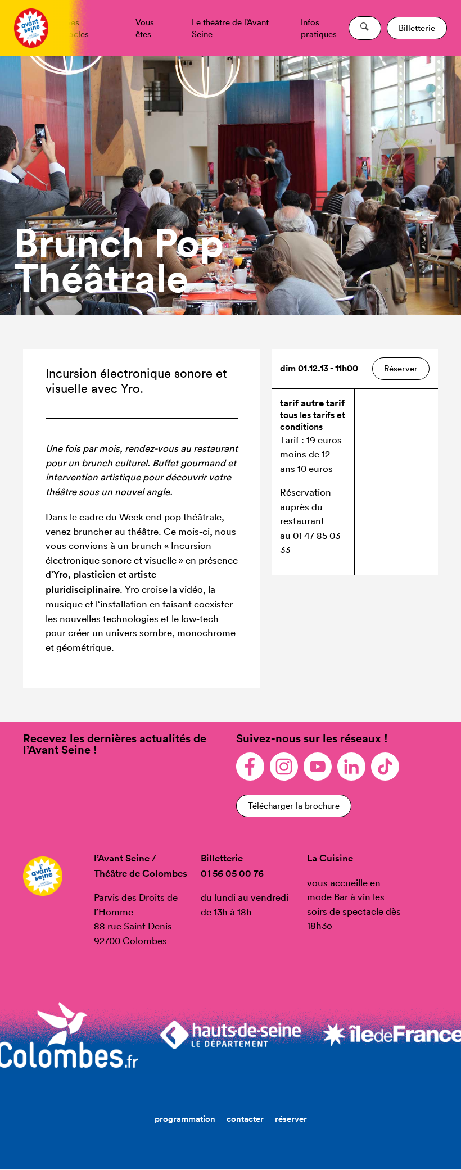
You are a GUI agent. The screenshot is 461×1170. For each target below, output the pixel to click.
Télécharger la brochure (294, 805)
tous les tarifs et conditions (312, 421)
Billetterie (417, 27)
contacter (245, 1118)
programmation (185, 1118)
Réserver (401, 368)
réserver (291, 1118)
